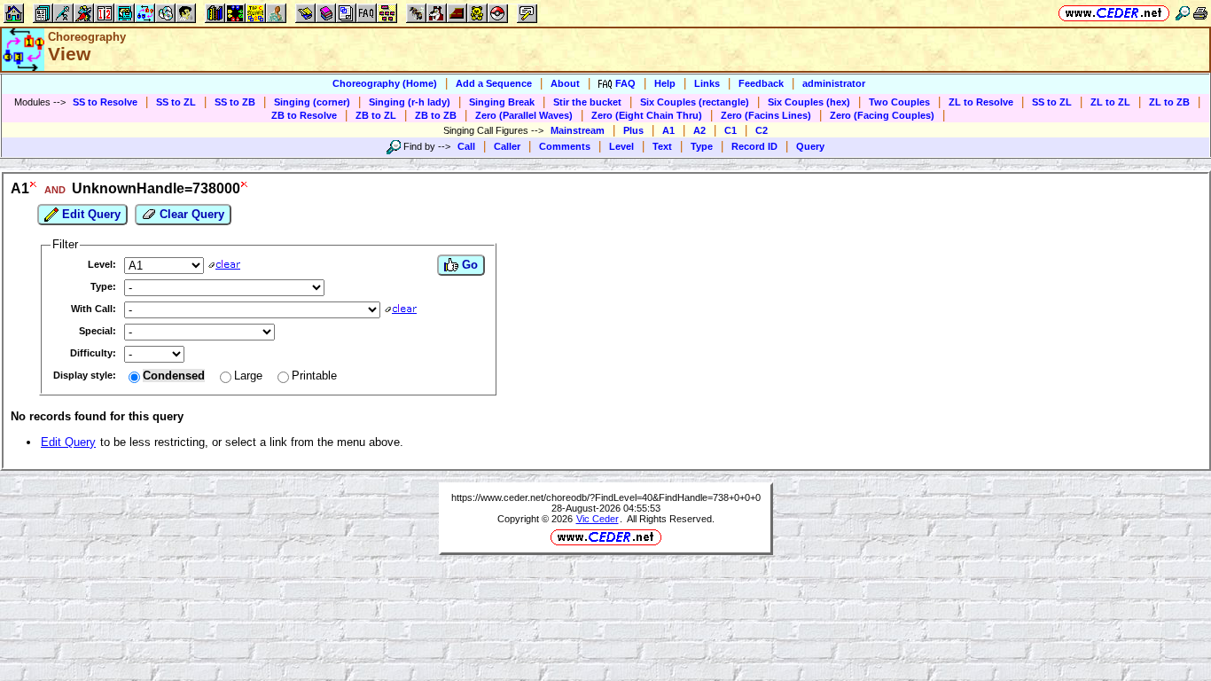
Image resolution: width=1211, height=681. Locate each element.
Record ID (754, 146)
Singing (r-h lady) (409, 102)
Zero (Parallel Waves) (524, 115)
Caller (507, 146)
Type (702, 146)
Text (662, 146)
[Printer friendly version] (1200, 13)
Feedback (761, 83)
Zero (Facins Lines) (766, 115)
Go (468, 264)
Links (707, 83)
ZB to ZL (375, 115)
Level (621, 146)
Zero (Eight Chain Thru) (646, 115)
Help (665, 83)
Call (466, 146)
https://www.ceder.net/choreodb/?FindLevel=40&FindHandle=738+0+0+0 (606, 497)
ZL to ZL (1110, 102)
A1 (668, 130)
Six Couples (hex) (809, 102)
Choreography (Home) (384, 83)
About (565, 83)
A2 (699, 130)
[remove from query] (33, 188)
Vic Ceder (597, 518)
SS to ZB (235, 102)
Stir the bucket (587, 102)
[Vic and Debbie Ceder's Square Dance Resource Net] (1114, 13)
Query (810, 146)
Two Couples (899, 102)
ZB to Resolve (304, 115)
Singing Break (502, 102)
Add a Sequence (494, 83)
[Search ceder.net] (1183, 13)
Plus (633, 130)
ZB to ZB (436, 115)
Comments (564, 146)
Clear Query (190, 214)
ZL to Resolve (981, 102)
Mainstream (578, 130)
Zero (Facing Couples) (882, 115)
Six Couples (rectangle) (694, 102)
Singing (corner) (312, 102)
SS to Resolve (105, 102)
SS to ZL (176, 102)
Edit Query (90, 214)
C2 (761, 130)
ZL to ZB (1169, 102)
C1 (730, 130)
